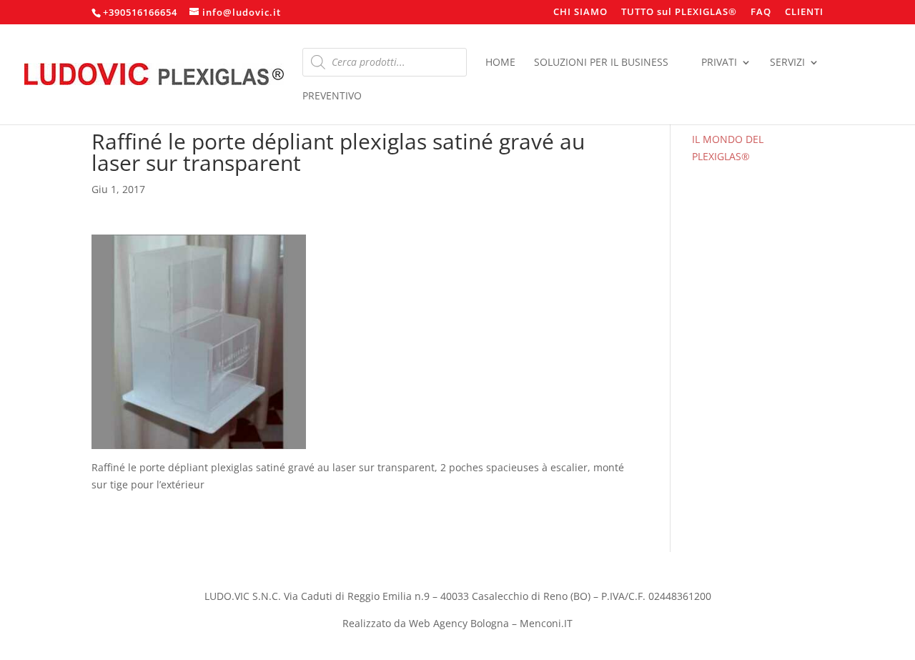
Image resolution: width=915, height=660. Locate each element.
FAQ (761, 12)
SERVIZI (787, 63)
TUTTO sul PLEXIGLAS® (679, 12)
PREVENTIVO (332, 96)
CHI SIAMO (580, 12)
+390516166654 (140, 12)
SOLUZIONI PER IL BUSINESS (601, 63)
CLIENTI (804, 12)
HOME (500, 63)
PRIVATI (719, 63)
